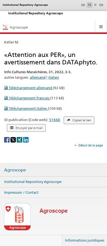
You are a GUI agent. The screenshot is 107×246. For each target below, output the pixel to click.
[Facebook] (7, 139)
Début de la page (90, 145)
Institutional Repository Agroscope (32, 181)
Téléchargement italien (28, 108)
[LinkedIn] (26, 139)
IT (95, 5)
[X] (13, 139)
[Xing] (20, 139)
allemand (38, 77)
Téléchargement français (29, 98)
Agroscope (15, 170)
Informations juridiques (84, 240)
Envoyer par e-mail (29, 128)
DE (83, 5)
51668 (54, 119)
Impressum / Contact (21, 192)
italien (53, 77)
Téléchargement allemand (30, 88)
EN (101, 5)
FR (89, 5)
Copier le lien (81, 120)
